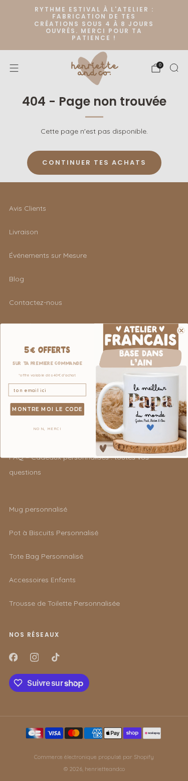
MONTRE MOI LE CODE (47, 409)
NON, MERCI (47, 428)
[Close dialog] (181, 330)
